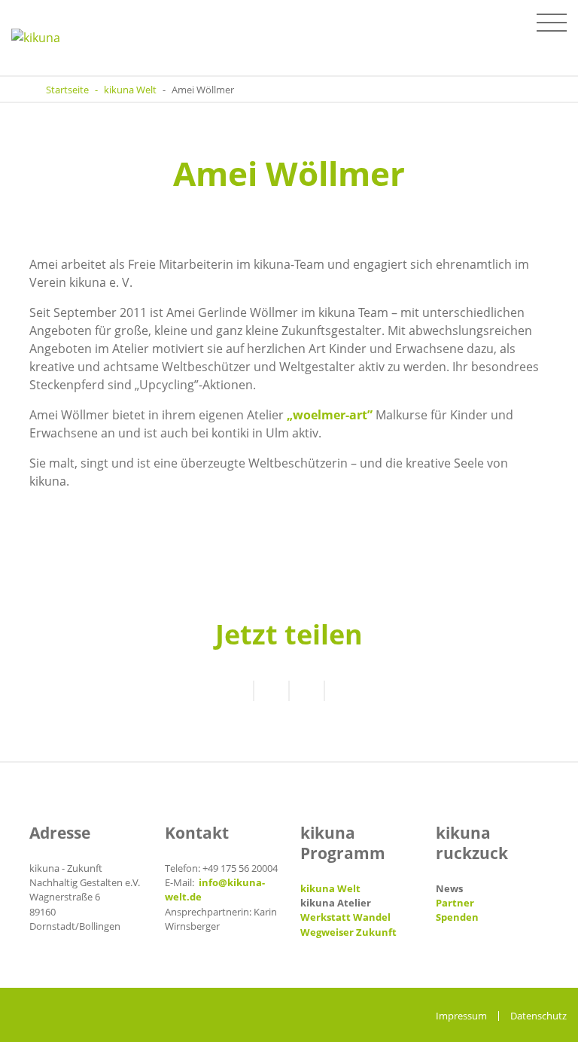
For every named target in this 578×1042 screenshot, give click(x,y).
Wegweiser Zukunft (348, 932)
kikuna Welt (130, 89)
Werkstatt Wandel (345, 917)
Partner (455, 902)
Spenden (457, 917)
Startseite (67, 89)
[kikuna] (48, 37)
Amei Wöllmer (203, 89)
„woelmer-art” (330, 415)
